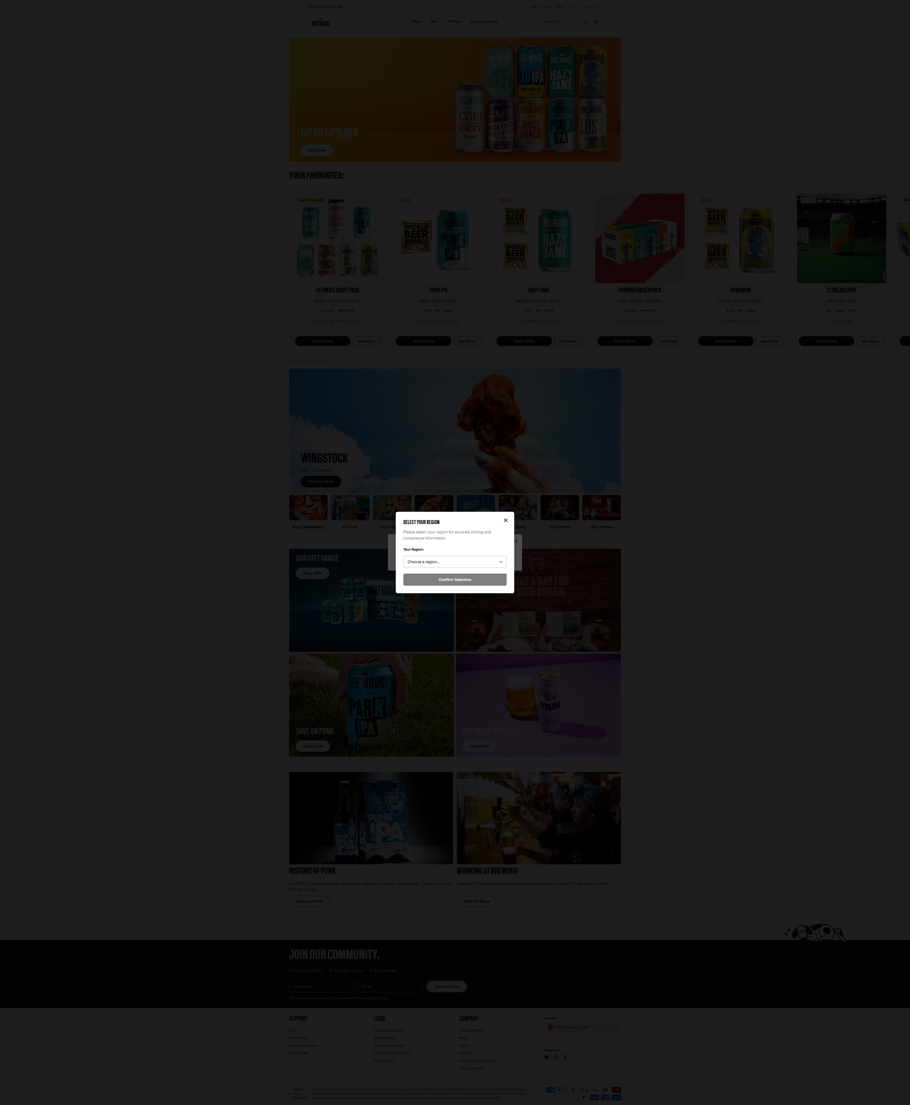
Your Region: (413, 549)
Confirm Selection (455, 579)
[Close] (505, 520)
